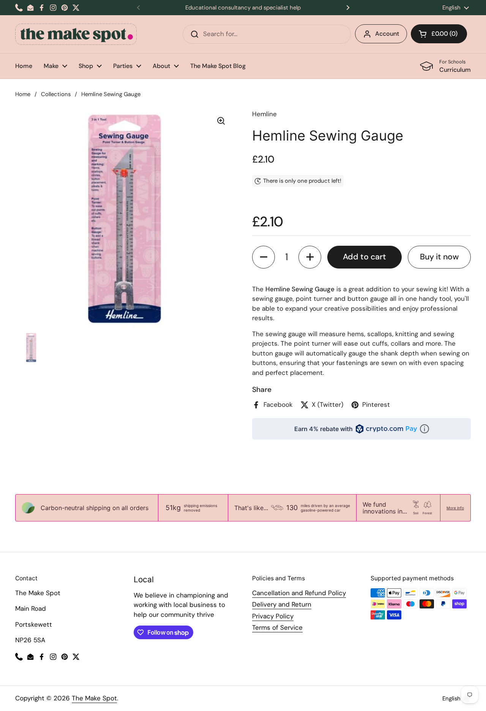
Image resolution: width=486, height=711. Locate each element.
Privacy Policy (272, 616)
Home (22, 94)
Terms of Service (277, 627)
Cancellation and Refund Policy (299, 593)
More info (455, 508)
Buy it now (439, 256)
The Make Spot (94, 698)
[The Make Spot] (76, 34)
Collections (56, 94)
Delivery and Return (281, 604)
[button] (439, 33)
